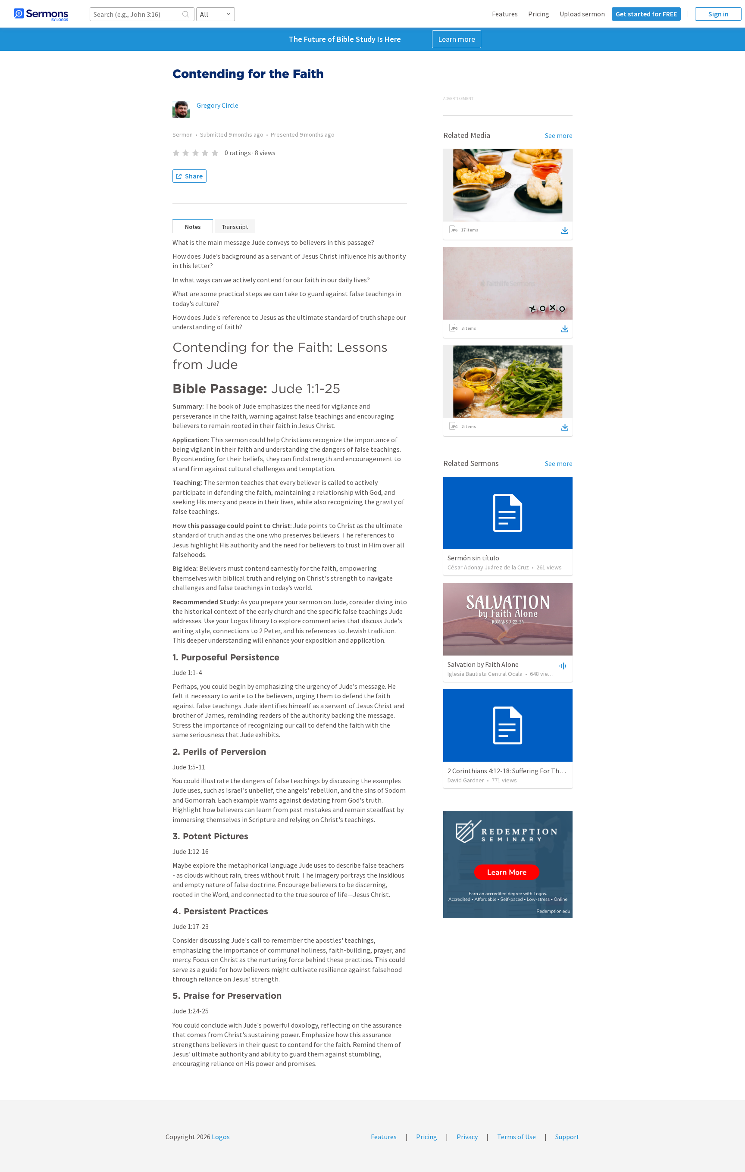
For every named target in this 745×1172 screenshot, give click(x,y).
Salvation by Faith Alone (483, 664)
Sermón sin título (473, 557)
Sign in (718, 13)
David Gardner (466, 780)
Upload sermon (582, 13)
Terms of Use (516, 1136)
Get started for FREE (646, 13)
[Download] (564, 230)
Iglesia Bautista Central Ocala (485, 674)
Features (505, 13)
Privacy (467, 1136)
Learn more (456, 39)
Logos (220, 1136)
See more (559, 135)
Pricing (538, 13)
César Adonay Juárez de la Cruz (488, 567)
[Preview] (561, 665)
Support (567, 1136)
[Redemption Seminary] (508, 864)
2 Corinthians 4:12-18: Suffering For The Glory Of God (524, 770)
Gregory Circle (217, 105)
